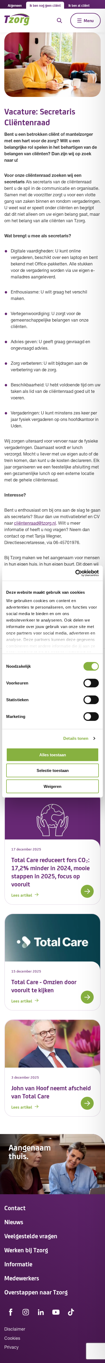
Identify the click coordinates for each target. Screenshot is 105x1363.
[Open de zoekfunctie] (59, 20)
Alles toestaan (52, 754)
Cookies (12, 1339)
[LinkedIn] (40, 1311)
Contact (15, 1207)
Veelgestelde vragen (30, 1235)
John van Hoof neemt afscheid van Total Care (51, 1091)
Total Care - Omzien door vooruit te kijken (43, 985)
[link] (52, 848)
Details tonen (75, 738)
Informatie (18, 1263)
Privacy (11, 1347)
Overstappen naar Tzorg (36, 1291)
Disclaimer (14, 1329)
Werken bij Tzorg (26, 1249)
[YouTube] (56, 1311)
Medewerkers (21, 1277)
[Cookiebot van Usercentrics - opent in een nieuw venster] (75, 573)
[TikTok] (71, 1311)
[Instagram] (25, 1311)
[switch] (91, 683)
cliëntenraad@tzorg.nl (35, 523)
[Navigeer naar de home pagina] (17, 20)
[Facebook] (10, 1311)
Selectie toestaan (53, 770)
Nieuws (13, 1221)
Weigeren (52, 786)
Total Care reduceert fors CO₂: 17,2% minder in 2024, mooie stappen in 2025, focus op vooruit (50, 871)
